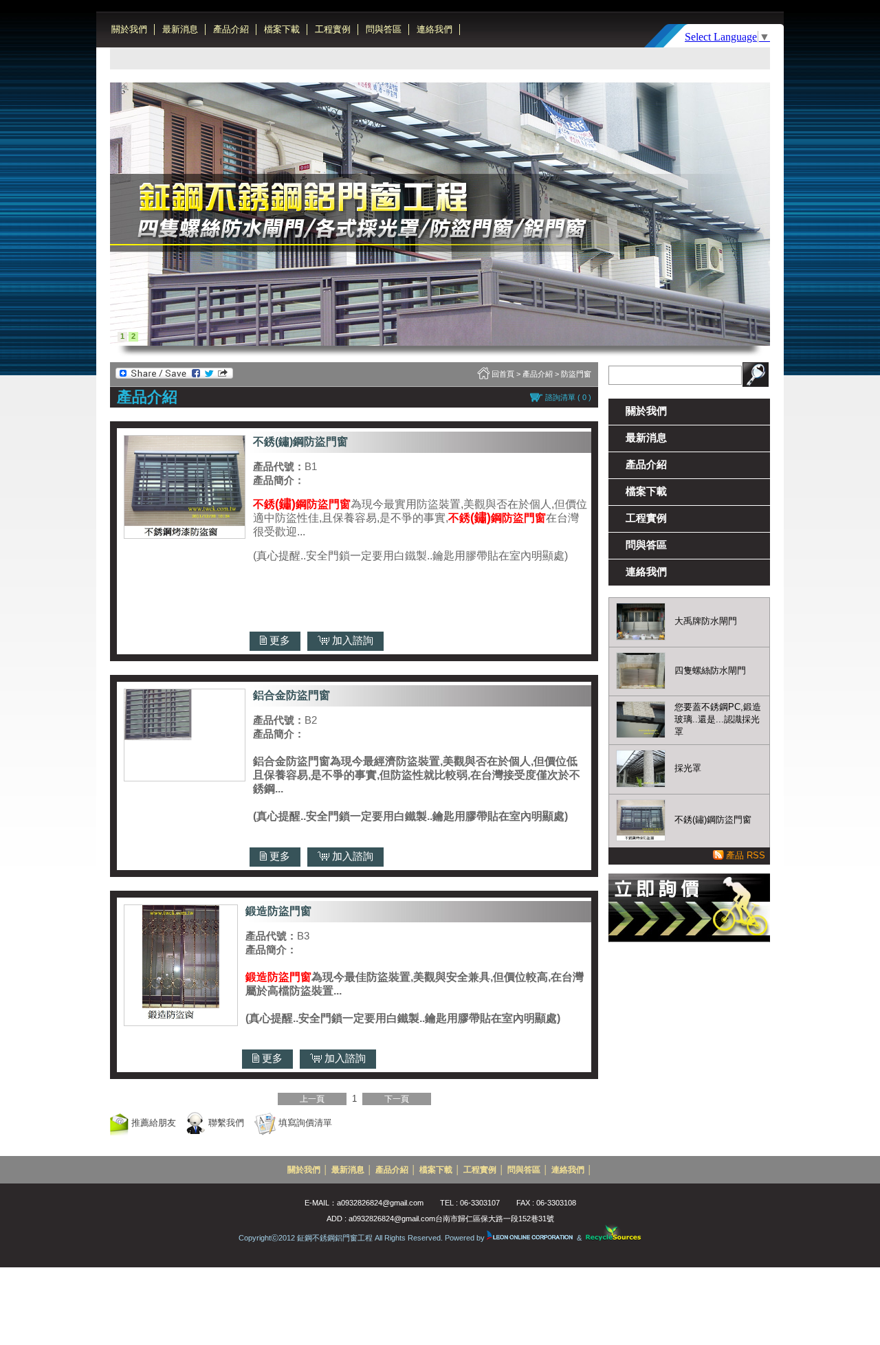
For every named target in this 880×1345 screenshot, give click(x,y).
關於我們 (129, 29)
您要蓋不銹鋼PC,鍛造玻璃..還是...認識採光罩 (717, 719)
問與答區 (384, 29)
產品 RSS (745, 855)
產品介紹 (231, 29)
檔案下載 (282, 29)
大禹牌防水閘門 (705, 621)
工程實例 (333, 29)
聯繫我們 (225, 1123)
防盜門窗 (576, 374)
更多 (278, 640)
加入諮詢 (351, 640)
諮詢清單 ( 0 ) (568, 397)
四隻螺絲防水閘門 (710, 670)
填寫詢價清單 (304, 1123)
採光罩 (687, 768)
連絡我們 (434, 29)
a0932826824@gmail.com (380, 1203)
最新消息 (180, 29)
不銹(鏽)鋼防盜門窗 (712, 819)
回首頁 (503, 374)
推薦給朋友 (152, 1123)
